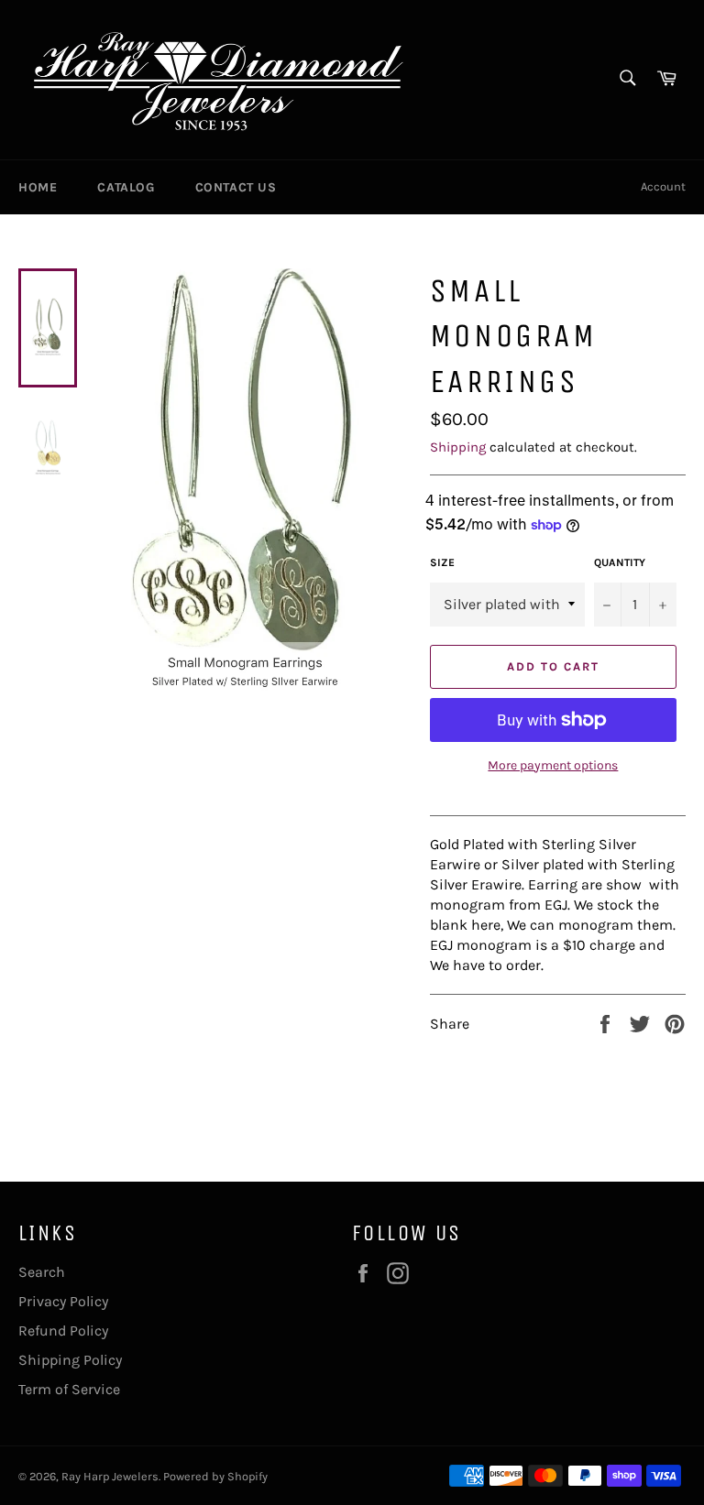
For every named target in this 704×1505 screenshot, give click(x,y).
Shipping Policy (70, 1360)
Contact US (236, 187)
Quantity (619, 562)
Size (442, 562)
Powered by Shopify (215, 1476)
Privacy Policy (63, 1301)
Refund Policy (63, 1330)
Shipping (458, 447)
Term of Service (69, 1389)
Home (37, 187)
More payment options (553, 765)
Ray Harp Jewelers (110, 1476)
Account (663, 186)
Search (41, 1272)
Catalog (125, 187)
